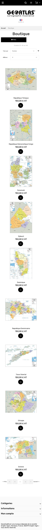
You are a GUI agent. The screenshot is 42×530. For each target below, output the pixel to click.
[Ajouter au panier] (20, 105)
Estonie (21, 467)
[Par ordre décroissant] (38, 51)
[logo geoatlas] (21, 9)
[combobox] (23, 51)
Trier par (5, 51)
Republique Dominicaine (21, 328)
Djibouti (21, 236)
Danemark (21, 190)
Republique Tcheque (21, 98)
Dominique (21, 282)
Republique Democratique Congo (21, 144)
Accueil (3, 28)
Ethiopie (21, 421)
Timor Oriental (21, 374)
